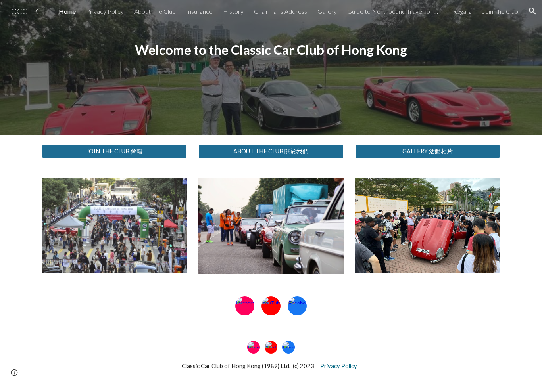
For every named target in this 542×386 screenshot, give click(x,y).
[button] (532, 11)
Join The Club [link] (500, 11)
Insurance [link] (199, 11)
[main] (271, 67)
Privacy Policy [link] (105, 11)
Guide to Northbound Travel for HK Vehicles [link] (394, 11)
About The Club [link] (155, 11)
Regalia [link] (462, 11)
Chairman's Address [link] (280, 11)
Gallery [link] (327, 11)
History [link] (233, 11)
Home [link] (67, 11)
